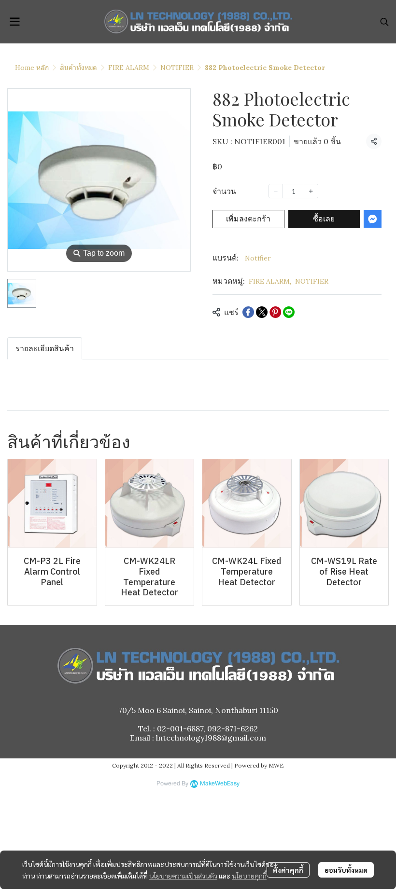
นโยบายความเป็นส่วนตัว (183, 875)
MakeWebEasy (220, 784)
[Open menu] (14, 21)
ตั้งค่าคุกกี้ (288, 870)
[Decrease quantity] (276, 191)
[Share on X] (262, 312)
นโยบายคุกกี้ (249, 875)
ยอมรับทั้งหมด (346, 870)
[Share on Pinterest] (275, 312)
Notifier (258, 258)
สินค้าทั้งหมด (78, 67)
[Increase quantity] (311, 191)
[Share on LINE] (289, 312)
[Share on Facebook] (248, 312)
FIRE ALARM (128, 67)
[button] (384, 21)
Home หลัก (32, 67)
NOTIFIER (177, 67)
